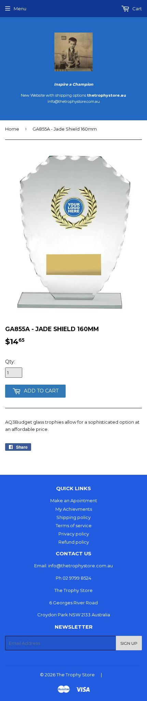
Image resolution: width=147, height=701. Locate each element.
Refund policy (73, 542)
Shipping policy (73, 517)
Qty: (10, 362)
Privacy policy (73, 533)
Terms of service (74, 525)
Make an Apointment (73, 500)
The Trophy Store (75, 674)
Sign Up (128, 643)
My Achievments (73, 509)
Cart (136, 8)
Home (12, 129)
